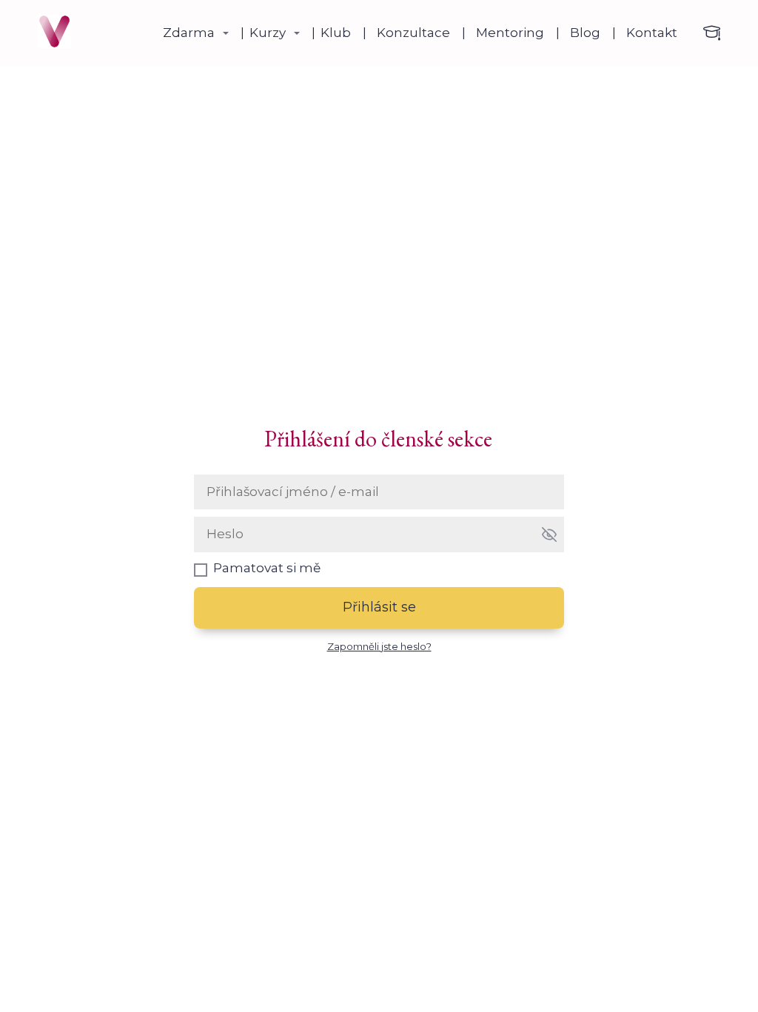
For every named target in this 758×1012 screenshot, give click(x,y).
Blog (585, 32)
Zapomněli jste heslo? (379, 646)
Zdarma (189, 32)
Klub (336, 32)
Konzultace (413, 32)
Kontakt (651, 32)
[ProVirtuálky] (54, 33)
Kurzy (267, 32)
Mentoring (510, 32)
